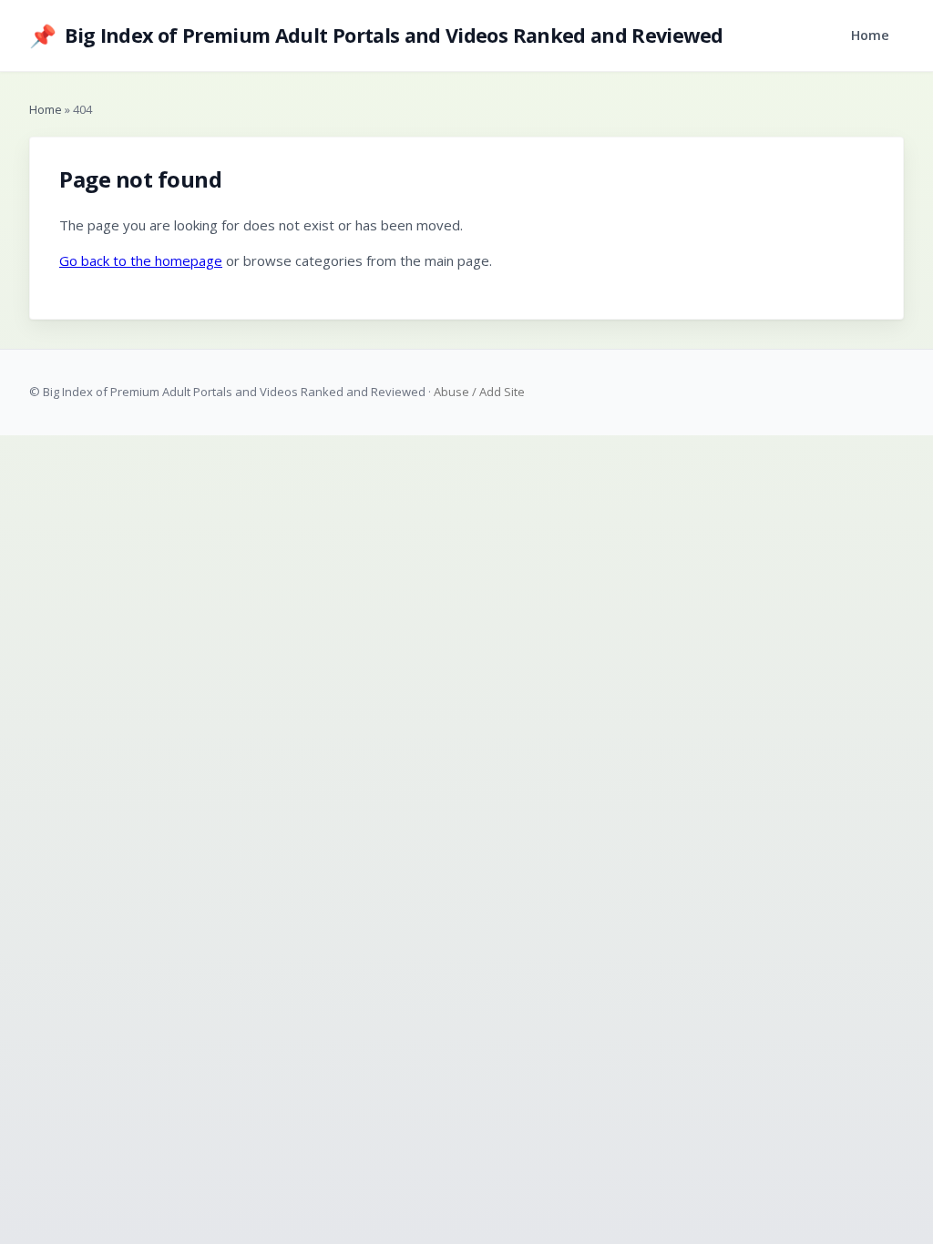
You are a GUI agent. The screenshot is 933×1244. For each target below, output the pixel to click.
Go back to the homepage (140, 260)
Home (870, 35)
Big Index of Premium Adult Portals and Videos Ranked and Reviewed (376, 35)
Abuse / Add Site (479, 391)
